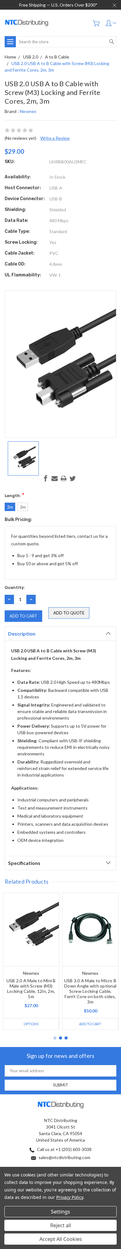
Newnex (28, 111)
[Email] (55, 478)
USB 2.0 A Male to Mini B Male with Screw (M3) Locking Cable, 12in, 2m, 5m (31, 988)
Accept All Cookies (60, 1239)
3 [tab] (66, 1038)
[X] (72, 478)
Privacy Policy (69, 1197)
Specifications (24, 863)
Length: (14, 495)
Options (31, 1024)
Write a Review (55, 138)
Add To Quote (68, 612)
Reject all (60, 1225)
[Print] (63, 478)
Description (21, 633)
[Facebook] (46, 478)
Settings (60, 1211)
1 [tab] (54, 1038)
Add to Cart (90, 1024)
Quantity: (15, 587)
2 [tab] (60, 1038)
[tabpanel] (31, 961)
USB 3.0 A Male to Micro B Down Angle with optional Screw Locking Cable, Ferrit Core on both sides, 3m (90, 991)
